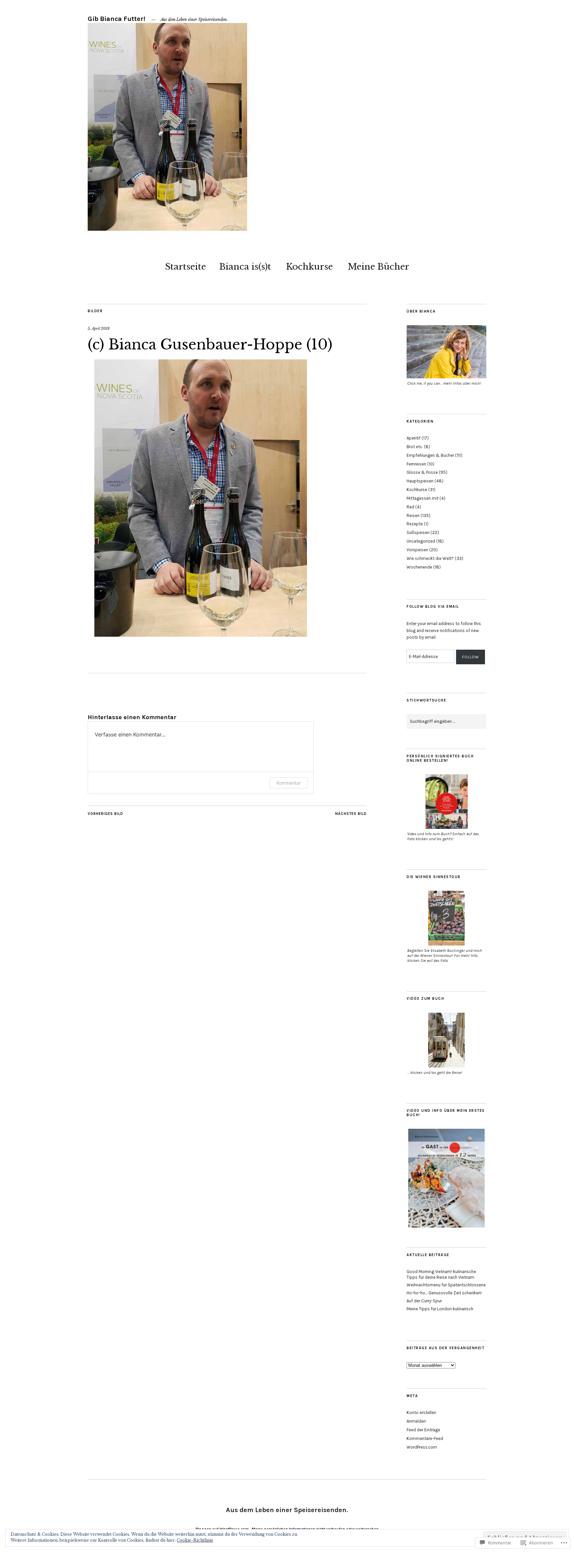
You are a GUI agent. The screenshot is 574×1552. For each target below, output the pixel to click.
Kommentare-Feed (425, 1438)
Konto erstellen (421, 1412)
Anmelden (416, 1421)
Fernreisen (416, 463)
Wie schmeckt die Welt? (430, 558)
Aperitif (414, 438)
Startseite (185, 266)
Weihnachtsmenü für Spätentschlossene (446, 1284)
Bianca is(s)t (245, 266)
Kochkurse (309, 266)
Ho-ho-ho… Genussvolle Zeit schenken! (444, 1292)
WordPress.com (422, 1447)
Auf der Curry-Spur (424, 1300)
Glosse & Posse (422, 472)
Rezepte (415, 523)
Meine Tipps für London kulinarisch (440, 1308)
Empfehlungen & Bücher (430, 455)
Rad (410, 506)
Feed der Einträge (423, 1429)
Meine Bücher (378, 266)
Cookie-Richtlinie (195, 1540)
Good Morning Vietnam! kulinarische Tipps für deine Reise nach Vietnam (441, 1274)
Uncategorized (421, 541)
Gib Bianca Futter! (116, 19)
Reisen (413, 515)
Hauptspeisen (420, 480)
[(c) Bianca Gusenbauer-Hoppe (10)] (200, 634)
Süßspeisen (418, 532)
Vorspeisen (417, 549)
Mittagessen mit (422, 498)
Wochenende (419, 567)
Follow (470, 657)
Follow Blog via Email (433, 606)
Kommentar (288, 783)
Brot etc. (415, 446)
